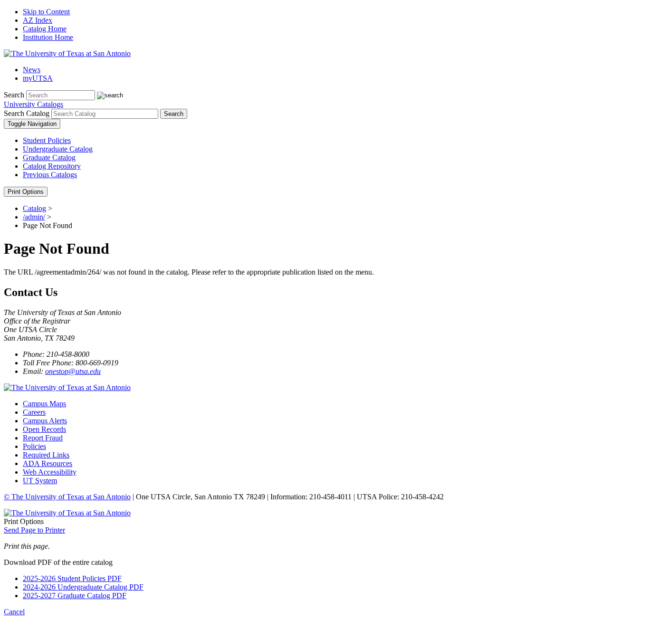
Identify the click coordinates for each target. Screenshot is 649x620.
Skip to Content (46, 12)
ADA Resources (47, 463)
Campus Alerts (45, 421)
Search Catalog (26, 113)
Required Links (46, 455)
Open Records (44, 429)
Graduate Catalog (49, 157)
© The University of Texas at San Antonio (67, 497)
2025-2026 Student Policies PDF (72, 578)
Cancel (14, 612)
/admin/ (34, 217)
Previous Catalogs (50, 175)
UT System (40, 481)
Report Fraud (43, 438)
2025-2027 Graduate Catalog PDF (74, 595)
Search (14, 95)
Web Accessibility (49, 472)
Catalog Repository (52, 166)
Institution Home (48, 37)
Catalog (34, 208)
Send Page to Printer (34, 530)
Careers (34, 412)
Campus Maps (44, 404)
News (31, 70)
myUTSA (38, 78)
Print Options (26, 191)
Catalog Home (45, 29)
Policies (34, 446)
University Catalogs (33, 104)
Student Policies (47, 140)
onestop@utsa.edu (73, 371)
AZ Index (37, 20)
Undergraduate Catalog (58, 149)
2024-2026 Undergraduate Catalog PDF (83, 587)
